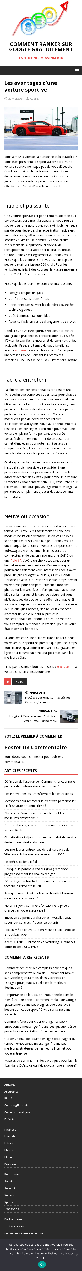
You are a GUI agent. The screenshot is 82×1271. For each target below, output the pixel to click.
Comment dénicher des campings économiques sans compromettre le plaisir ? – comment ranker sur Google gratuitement (39, 973)
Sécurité (9, 1188)
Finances (10, 1129)
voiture (20, 350)
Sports (8, 1202)
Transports (11, 1209)
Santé (8, 1181)
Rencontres (12, 1174)
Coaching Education (17, 1105)
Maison (9, 1150)
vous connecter (32, 757)
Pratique (10, 1164)
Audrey (35, 99)
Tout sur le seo (14, 1226)
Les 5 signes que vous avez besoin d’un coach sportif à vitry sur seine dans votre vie (37, 1009)
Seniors (9, 1195)
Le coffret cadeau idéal (20, 862)
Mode (8, 1157)
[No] (76, 1255)
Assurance (11, 1092)
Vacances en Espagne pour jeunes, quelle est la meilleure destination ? (35, 983)
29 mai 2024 (16, 99)
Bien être (10, 1098)
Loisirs (8, 1143)
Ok (42, 1264)
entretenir (65, 666)
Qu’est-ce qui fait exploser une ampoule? (48, 1065)
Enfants (9, 1119)
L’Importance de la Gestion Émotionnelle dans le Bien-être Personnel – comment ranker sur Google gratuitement (40, 1000)
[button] (76, 70)
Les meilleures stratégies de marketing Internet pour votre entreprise (38, 1048)
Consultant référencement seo (24, 1233)
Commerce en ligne (17, 1112)
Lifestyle (10, 1136)
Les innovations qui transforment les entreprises (38, 794)
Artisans (9, 1085)
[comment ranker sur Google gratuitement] (41, 33)
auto (19, 682)
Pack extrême (13, 1219)
